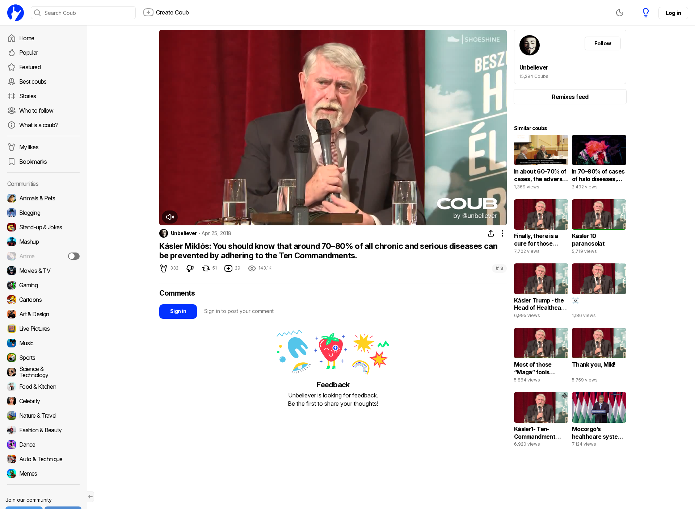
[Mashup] (43, 241)
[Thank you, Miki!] (599, 357)
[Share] (490, 233)
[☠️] (599, 292)
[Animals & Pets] (43, 198)
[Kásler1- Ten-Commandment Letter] (541, 421)
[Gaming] (43, 285)
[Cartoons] (43, 299)
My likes (28, 147)
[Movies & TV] (43, 270)
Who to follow (36, 110)
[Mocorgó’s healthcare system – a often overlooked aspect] (599, 421)
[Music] (43, 343)
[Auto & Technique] (43, 459)
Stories (27, 96)
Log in (673, 12)
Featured (30, 67)
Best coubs (33, 81)
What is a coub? (38, 125)
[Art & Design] (43, 314)
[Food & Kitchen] (43, 386)
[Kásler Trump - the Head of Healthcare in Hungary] (541, 292)
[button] (170, 217)
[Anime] (43, 256)
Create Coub (172, 12)
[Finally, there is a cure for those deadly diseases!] (541, 228)
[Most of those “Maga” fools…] (541, 357)
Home (26, 38)
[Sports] (43, 357)
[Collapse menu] (90, 497)
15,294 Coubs (533, 76)
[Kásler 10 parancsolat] (599, 228)
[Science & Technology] (43, 372)
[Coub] (15, 12)
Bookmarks (33, 161)
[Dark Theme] (620, 12)
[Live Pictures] (43, 328)
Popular (28, 52)
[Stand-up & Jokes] (43, 227)
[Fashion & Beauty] (43, 430)
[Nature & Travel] (43, 415)
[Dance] (43, 444)
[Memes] (43, 473)
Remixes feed (570, 96)
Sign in (178, 311)
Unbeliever (184, 233)
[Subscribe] (74, 256)
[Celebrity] (43, 401)
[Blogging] (43, 212)
